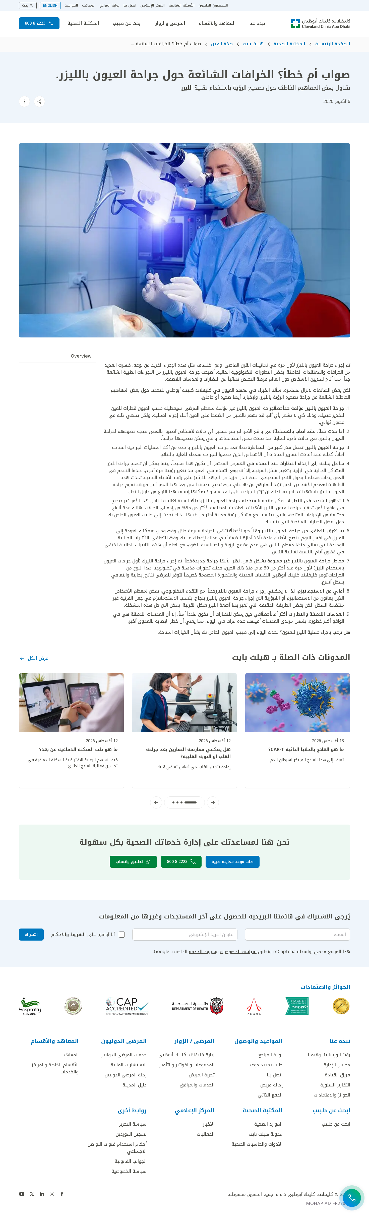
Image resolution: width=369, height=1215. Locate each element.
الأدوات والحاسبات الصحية (257, 1144)
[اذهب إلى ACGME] (254, 1006)
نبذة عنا (257, 23)
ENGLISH (50, 6)
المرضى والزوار (170, 23)
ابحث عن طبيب (127, 23)
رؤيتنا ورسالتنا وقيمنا (329, 1055)
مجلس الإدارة (337, 1065)
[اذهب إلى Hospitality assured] (30, 1006)
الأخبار (208, 1124)
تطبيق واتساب (129, 861)
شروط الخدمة (202, 951)
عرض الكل (38, 658)
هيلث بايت (253, 43)
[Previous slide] (213, 802)
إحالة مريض (271, 1085)
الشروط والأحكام (68, 934)
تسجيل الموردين (131, 1134)
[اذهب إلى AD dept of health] (197, 1006)
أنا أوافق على (83, 934)
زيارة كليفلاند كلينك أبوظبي (186, 1055)
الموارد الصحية (268, 1124)
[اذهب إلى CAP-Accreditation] (127, 1006)
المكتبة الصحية (83, 23)
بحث (25, 5)
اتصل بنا (130, 5)
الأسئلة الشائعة (182, 5)
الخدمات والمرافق (197, 1085)
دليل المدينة (134, 1085)
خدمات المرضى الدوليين (123, 1055)
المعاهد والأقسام (217, 23)
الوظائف (88, 5)
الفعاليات (205, 1134)
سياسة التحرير (133, 1124)
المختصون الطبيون (213, 5)
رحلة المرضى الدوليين (126, 1075)
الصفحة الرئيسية (332, 43)
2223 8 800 (35, 23)
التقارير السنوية (335, 1085)
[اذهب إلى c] (73, 1006)
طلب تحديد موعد (265, 1065)
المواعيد (71, 5)
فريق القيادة (337, 1075)
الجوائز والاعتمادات (332, 1095)
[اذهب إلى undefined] (62, 1194)
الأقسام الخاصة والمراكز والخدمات (55, 1068)
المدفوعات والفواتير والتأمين (186, 1065)
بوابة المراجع (109, 5)
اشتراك (31, 934)
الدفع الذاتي (270, 1095)
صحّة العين (222, 43)
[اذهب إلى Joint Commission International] (341, 1006)
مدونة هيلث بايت (265, 1134)
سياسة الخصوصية (238, 951)
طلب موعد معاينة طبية (233, 861)
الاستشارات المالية (129, 1065)
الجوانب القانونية (131, 1161)
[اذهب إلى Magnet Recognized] (297, 1006)
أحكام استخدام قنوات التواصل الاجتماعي (117, 1147)
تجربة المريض (201, 1075)
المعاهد (71, 1055)
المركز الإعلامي (152, 5)
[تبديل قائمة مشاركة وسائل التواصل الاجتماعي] (39, 101)
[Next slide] (156, 802)
